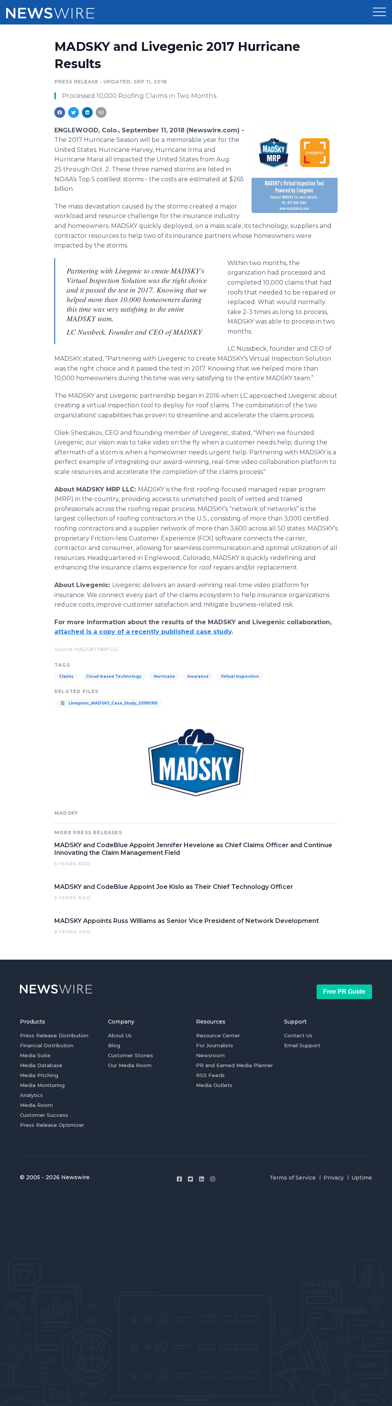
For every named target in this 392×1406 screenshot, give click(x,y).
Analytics (31, 1095)
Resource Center (218, 1035)
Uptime (361, 1177)
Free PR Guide (344, 991)
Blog (114, 1045)
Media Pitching (39, 1075)
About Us (120, 1035)
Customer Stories (130, 1055)
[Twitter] (190, 1179)
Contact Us (298, 1035)
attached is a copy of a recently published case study (143, 631)
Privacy (333, 1177)
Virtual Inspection (240, 676)
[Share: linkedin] (87, 112)
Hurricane (164, 676)
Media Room (36, 1105)
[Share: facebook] (59, 112)
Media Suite (35, 1055)
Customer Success (44, 1115)
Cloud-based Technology (113, 676)
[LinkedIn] (201, 1179)
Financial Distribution (47, 1045)
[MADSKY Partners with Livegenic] (295, 170)
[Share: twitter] (73, 112)
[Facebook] (179, 1179)
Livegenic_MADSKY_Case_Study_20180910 (112, 703)
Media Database (41, 1065)
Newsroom (210, 1055)
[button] (379, 12)
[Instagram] (212, 1179)
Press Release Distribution (54, 1035)
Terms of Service (293, 1177)
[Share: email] (101, 112)
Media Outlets (214, 1085)
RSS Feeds (210, 1075)
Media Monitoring (42, 1085)
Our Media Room (130, 1065)
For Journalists (214, 1045)
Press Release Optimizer (52, 1125)
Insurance (198, 676)
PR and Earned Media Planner (234, 1065)
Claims (66, 676)
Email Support (302, 1045)
